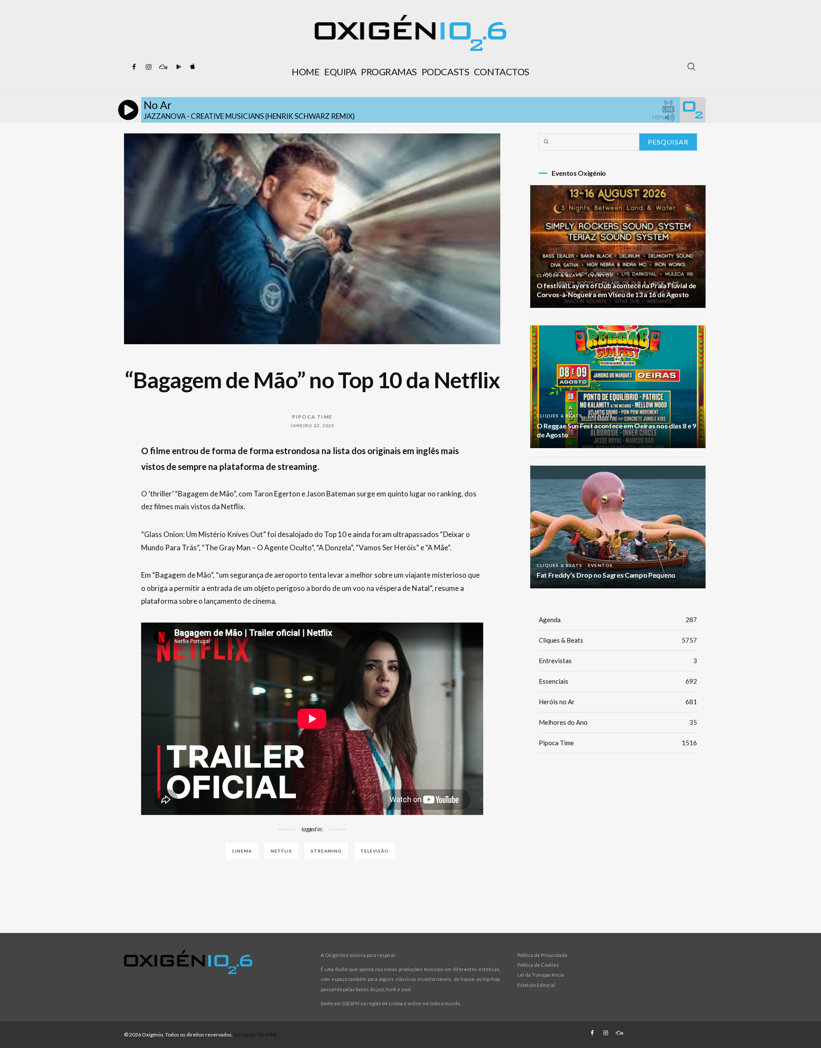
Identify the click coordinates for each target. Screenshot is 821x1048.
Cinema (242, 850)
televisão (374, 850)
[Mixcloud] (162, 67)
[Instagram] (148, 67)
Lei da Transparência (540, 974)
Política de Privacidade (542, 955)
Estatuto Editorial (536, 985)
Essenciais (618, 681)
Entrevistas (618, 660)
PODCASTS (445, 71)
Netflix (281, 850)
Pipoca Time (312, 416)
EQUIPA (340, 71)
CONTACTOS (501, 71)
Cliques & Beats (559, 275)
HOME (305, 71)
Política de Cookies (538, 965)
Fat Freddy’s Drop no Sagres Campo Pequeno (606, 575)
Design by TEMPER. (256, 1034)
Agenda (618, 619)
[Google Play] (177, 67)
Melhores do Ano (618, 722)
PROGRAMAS (389, 71)
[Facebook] (133, 67)
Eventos (600, 275)
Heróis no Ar (618, 702)
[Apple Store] (192, 67)
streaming (326, 850)
